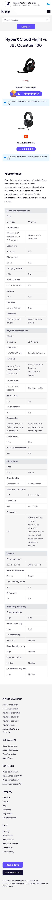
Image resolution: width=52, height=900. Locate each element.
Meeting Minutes (9, 725)
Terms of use (8, 835)
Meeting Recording (10, 721)
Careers (6, 801)
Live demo (7, 809)
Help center (7, 814)
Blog (4, 805)
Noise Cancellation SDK (12, 776)
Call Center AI (9, 740)
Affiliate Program (10, 818)
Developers (8, 765)
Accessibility (8, 847)
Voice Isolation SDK (10, 772)
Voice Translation (9, 754)
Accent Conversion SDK (12, 784)
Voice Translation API (11, 780)
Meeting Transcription (11, 713)
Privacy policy (8, 839)
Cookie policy (8, 851)
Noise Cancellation (10, 705)
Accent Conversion (10, 709)
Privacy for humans (10, 843)
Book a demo (12, 864)
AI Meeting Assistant (12, 698)
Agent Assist (8, 758)
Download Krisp (12, 872)
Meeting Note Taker (11, 717)
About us (6, 797)
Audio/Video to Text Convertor (11, 730)
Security (6, 831)
